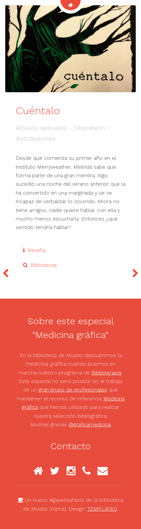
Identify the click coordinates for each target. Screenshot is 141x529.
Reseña (36, 250)
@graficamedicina (90, 424)
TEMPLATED (102, 509)
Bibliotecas (43, 265)
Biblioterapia (106, 373)
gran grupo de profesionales (73, 390)
